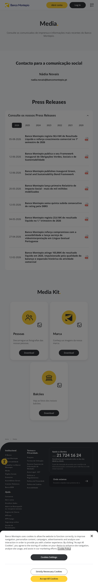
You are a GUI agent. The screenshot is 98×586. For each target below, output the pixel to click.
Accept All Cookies (49, 578)
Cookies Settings (49, 557)
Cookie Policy (64, 548)
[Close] (92, 536)
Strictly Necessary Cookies (49, 571)
